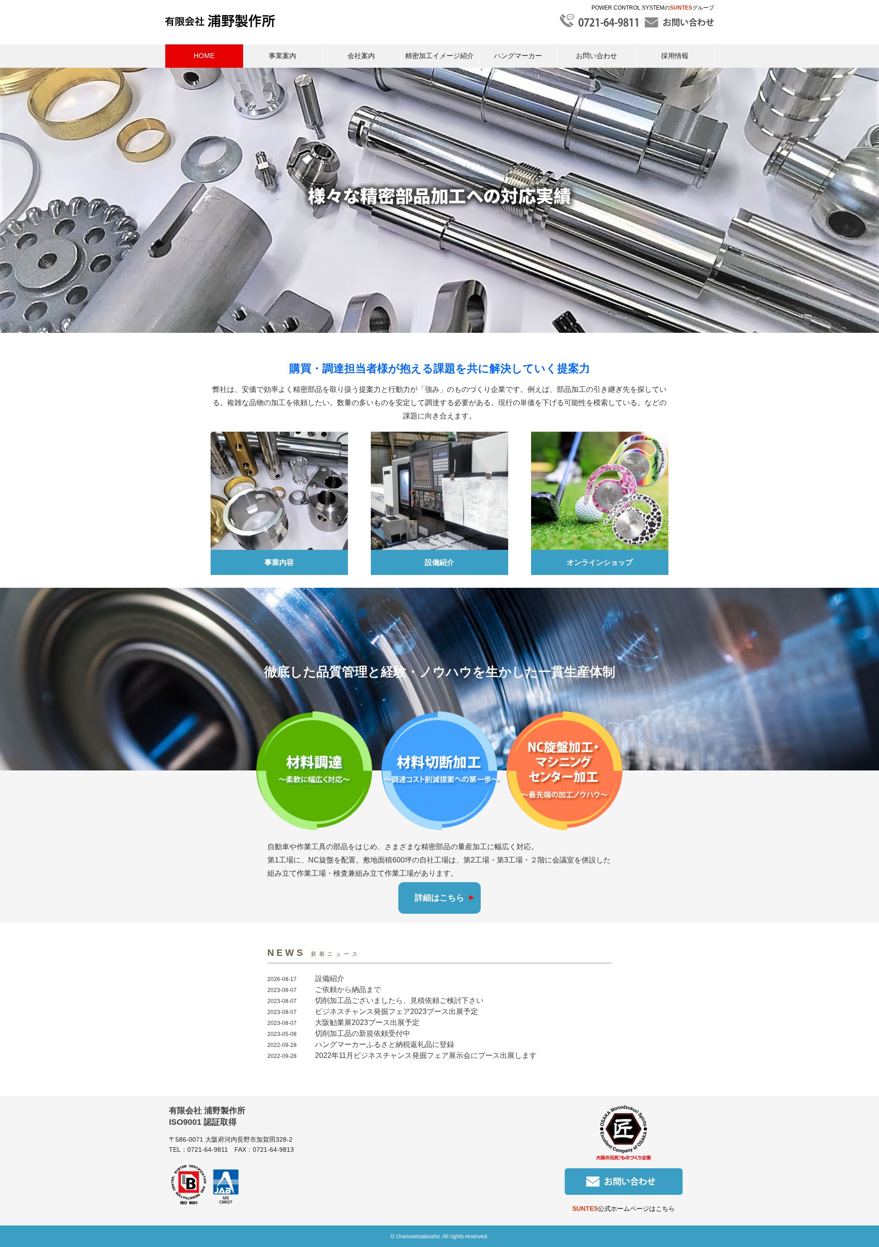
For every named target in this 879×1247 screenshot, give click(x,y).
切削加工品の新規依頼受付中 (362, 1033)
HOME (204, 56)
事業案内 (282, 56)
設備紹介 (329, 978)
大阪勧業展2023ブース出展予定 (367, 1022)
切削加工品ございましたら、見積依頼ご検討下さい (399, 1000)
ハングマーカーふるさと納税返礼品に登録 (384, 1044)
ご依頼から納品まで (348, 989)
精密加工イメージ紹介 (439, 56)
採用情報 (675, 56)
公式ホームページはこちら (623, 1208)
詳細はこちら (439, 897)
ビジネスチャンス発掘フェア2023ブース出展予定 (396, 1011)
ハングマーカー (518, 56)
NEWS (313, 953)
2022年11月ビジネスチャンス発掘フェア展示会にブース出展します (426, 1055)
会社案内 (361, 56)
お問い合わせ (596, 56)
